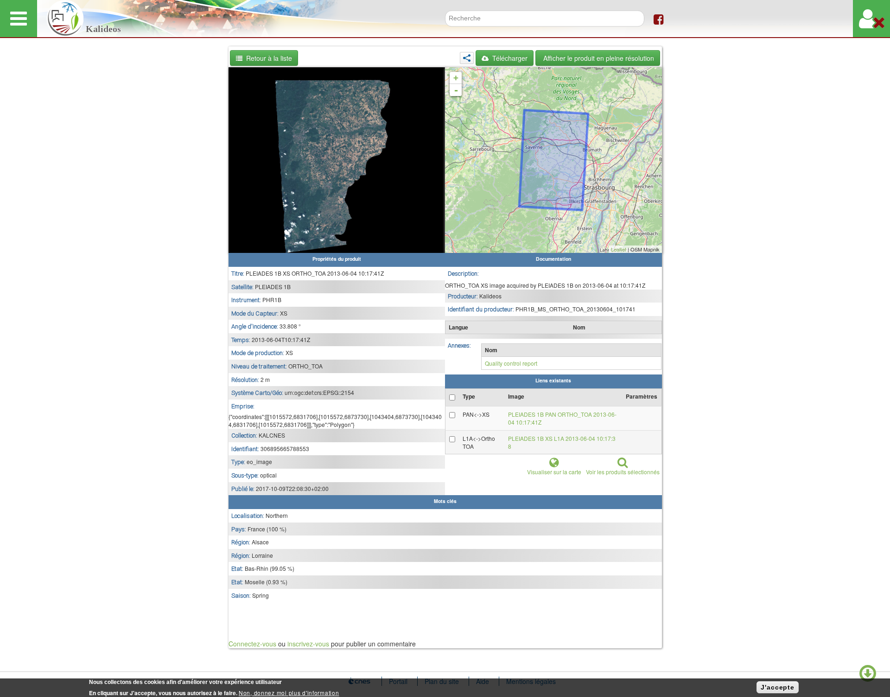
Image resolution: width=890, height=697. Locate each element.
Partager (467, 58)
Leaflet (618, 249)
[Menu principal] (18, 18)
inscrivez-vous (308, 643)
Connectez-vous (252, 643)
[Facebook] (658, 18)
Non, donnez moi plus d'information (289, 693)
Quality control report (511, 363)
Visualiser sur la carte (554, 472)
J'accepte (778, 687)
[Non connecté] (871, 18)
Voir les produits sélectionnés (623, 472)
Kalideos (103, 29)
